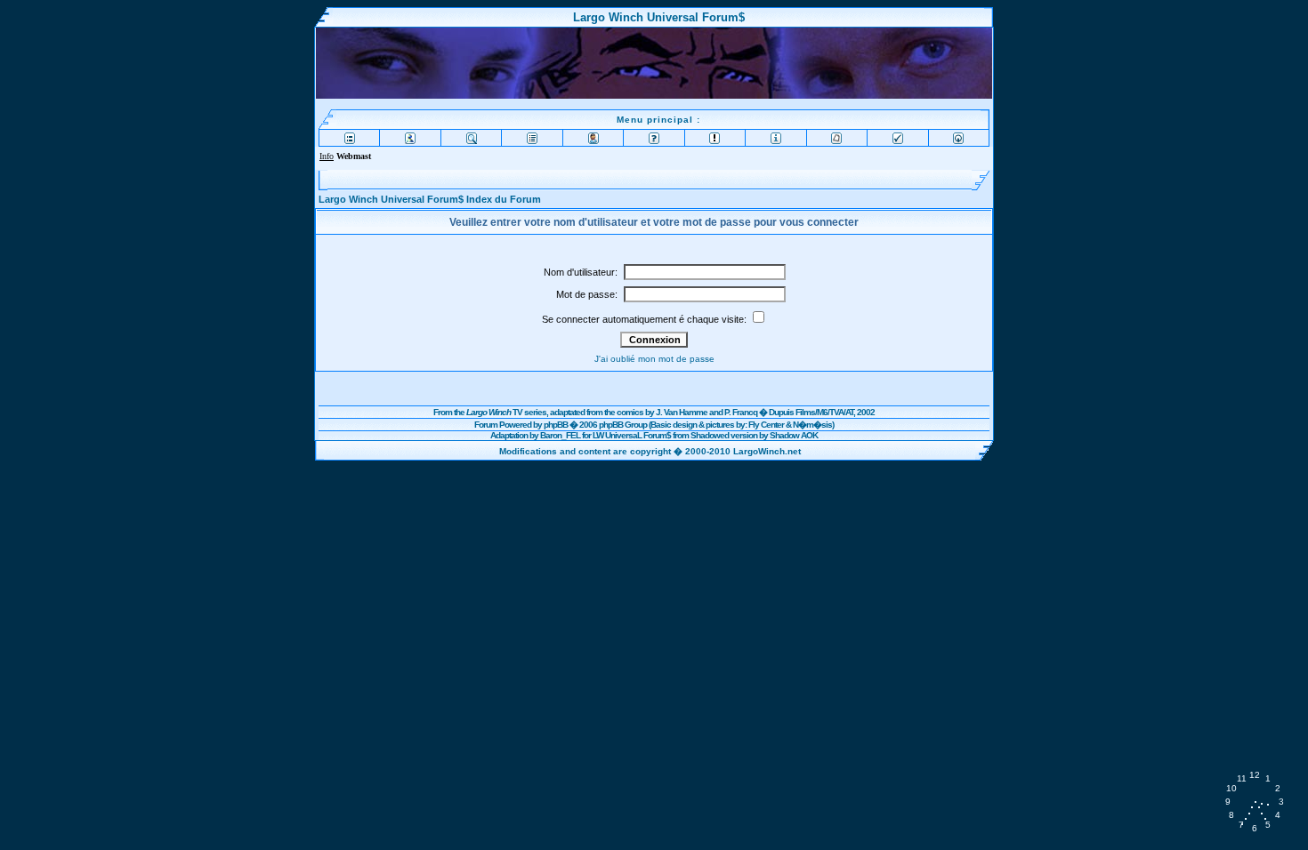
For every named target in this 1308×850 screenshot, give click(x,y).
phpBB (556, 424)
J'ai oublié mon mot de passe (654, 359)
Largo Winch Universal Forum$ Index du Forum (430, 199)
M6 (822, 412)
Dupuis (781, 412)
